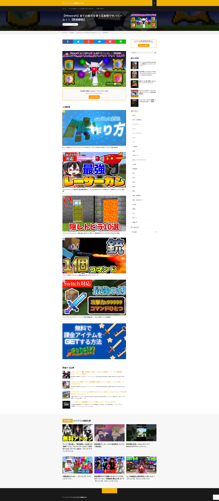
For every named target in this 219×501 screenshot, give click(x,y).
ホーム (64, 8)
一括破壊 (134, 146)
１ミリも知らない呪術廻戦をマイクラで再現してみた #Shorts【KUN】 (93, 402)
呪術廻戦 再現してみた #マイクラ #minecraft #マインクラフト (138, 445)
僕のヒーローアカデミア (139, 160)
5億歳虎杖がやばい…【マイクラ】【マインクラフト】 (77, 477)
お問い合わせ (100, 8)
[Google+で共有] (89, 41)
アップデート (136, 124)
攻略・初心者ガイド (137, 200)
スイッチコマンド (68, 149)
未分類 (134, 204)
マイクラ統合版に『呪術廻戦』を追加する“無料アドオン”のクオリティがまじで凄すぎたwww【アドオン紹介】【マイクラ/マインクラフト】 (77, 447)
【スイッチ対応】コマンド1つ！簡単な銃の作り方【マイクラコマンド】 (80, 275)
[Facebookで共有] (67, 41)
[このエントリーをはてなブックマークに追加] (99, 41)
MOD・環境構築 (136, 119)
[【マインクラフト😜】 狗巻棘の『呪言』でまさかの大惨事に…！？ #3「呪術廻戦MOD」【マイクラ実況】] (66, 374)
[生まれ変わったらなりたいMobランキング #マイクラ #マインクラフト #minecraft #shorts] (134, 75)
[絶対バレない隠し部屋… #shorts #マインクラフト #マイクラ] (134, 84)
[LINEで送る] (120, 41)
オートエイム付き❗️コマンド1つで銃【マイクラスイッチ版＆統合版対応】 (147, 92)
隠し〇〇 (66, 235)
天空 (133, 177)
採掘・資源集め (136, 195)
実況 (133, 182)
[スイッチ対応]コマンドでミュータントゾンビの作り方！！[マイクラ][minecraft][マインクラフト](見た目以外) (90, 147)
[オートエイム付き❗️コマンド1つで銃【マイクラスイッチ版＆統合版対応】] (134, 93)
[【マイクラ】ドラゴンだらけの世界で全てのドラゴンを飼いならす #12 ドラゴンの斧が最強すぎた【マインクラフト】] (66, 395)
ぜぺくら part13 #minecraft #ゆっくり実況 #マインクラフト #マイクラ (147, 64)
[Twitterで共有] (78, 41)
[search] (155, 52)
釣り (133, 213)
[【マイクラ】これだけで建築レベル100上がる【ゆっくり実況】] (134, 103)
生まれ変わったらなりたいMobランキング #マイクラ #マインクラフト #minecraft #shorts (147, 73)
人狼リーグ (135, 155)
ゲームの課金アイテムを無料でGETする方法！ (81, 8)
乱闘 (133, 151)
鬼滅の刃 (134, 222)
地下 (133, 173)
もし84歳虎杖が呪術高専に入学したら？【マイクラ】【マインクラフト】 (140, 477)
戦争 (133, 191)
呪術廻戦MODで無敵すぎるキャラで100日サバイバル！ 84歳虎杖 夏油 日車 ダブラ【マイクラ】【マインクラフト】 (109, 478)
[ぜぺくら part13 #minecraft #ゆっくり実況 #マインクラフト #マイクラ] (134, 65)
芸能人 (134, 209)
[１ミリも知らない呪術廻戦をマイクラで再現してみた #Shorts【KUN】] (66, 405)
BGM (133, 115)
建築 (133, 186)
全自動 (134, 164)
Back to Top (109, 491)
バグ (133, 142)
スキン (134, 137)
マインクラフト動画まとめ (80, 497)
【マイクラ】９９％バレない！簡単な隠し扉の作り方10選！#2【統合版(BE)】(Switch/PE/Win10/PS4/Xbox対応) (91, 233)
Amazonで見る (94, 97)
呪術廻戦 (74, 24)
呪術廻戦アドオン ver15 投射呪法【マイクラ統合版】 (109, 445)
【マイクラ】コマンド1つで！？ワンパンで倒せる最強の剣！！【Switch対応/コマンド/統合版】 (86, 317)
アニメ (134, 128)
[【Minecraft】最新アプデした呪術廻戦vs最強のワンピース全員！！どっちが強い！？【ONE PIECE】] (66, 385)
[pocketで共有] (110, 41)
